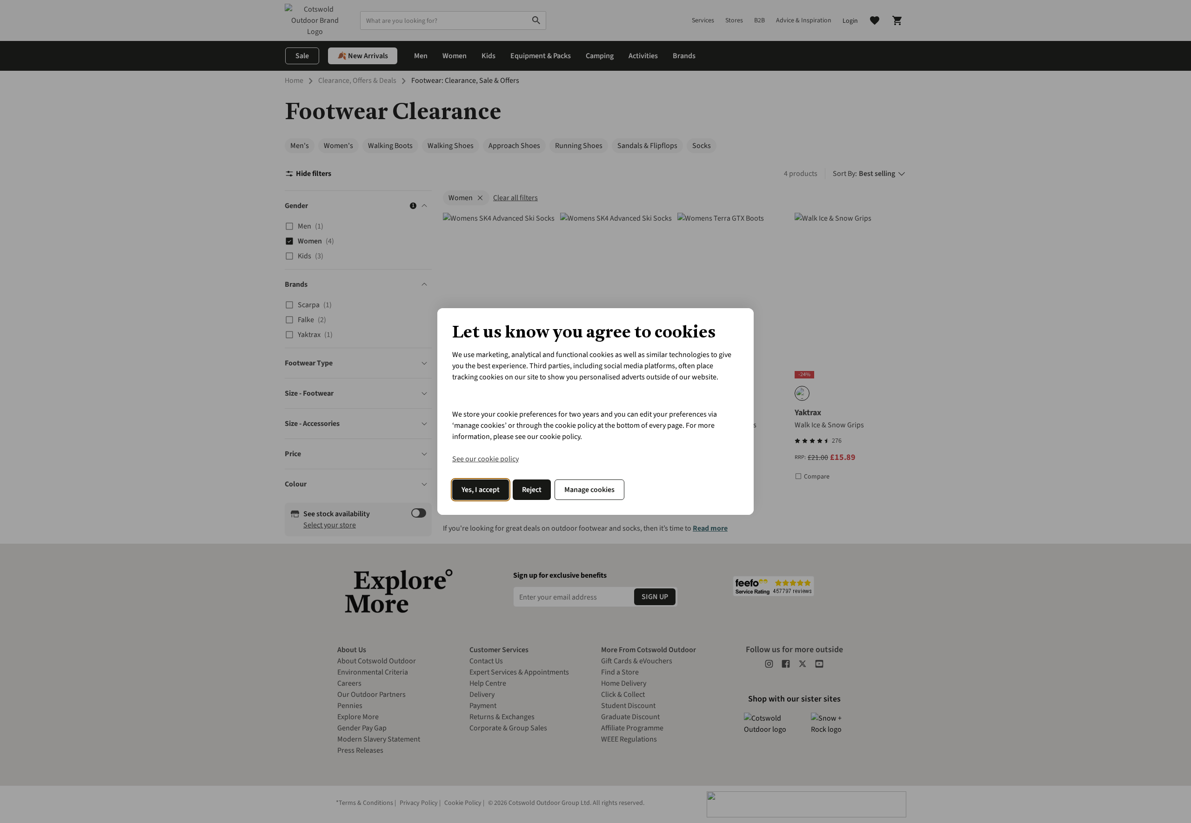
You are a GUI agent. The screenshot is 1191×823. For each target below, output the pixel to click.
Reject (532, 490)
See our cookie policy (485, 459)
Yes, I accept (481, 490)
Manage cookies (589, 490)
